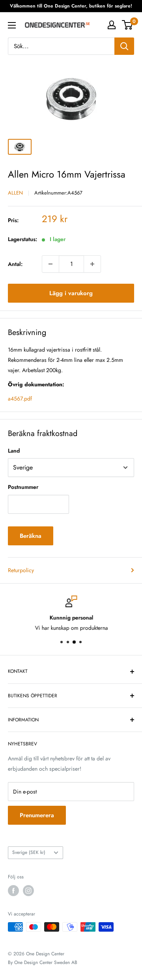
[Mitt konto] (112, 25)
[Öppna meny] (12, 25)
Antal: (15, 264)
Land (14, 451)
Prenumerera (37, 815)
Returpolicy (21, 570)
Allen (15, 193)
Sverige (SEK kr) (28, 852)
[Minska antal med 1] (50, 264)
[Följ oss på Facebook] (13, 890)
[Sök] (124, 46)
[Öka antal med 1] (92, 264)
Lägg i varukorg (71, 293)
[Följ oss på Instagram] (28, 890)
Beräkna (30, 536)
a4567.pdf (20, 398)
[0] (128, 25)
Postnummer (23, 487)
